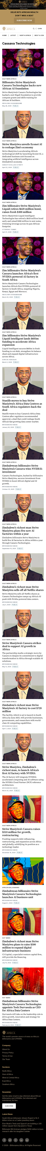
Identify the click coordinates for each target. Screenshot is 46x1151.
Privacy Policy (8, 1053)
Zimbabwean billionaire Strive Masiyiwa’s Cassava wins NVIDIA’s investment (22, 469)
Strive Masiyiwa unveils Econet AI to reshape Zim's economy (22, 145)
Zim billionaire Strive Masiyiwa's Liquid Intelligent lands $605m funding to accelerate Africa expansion (21, 340)
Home (4, 35)
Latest (13, 35)
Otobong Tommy (9, 229)
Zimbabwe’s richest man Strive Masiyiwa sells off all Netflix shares (23, 588)
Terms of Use (7, 1056)
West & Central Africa (10, 1078)
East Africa (6, 1081)
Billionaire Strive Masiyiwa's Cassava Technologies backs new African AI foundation (21, 85)
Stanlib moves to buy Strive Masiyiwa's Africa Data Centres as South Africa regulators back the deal (22, 405)
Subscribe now (24, 20)
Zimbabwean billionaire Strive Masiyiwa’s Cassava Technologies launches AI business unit (21, 894)
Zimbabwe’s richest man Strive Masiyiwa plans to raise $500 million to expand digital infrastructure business (20, 945)
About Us (6, 1049)
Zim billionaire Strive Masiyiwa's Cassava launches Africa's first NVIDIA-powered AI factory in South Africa (21, 275)
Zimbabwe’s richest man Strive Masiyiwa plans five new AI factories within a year (20, 531)
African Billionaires (10, 887)
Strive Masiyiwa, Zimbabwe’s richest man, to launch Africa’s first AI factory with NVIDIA (20, 770)
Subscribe (9, 1106)
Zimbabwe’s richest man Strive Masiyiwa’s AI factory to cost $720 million (22, 708)
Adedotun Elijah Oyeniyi (12, 165)
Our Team (6, 1059)
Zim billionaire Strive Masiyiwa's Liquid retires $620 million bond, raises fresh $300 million (21, 209)
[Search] (34, 29)
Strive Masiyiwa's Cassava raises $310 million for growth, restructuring (21, 832)
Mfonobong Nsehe (10, 425)
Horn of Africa (7, 1074)
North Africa (25, 35)
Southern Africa (9, 79)
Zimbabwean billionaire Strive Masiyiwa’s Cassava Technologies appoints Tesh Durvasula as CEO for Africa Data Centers (21, 1005)
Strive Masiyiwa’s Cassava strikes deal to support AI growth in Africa (21, 646)
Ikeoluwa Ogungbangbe (12, 103)
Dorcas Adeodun (9, 359)
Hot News (6, 938)
